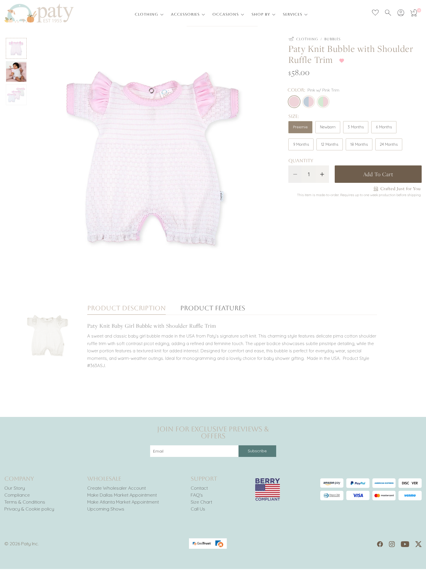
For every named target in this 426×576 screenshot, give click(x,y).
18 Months (359, 144)
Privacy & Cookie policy (29, 509)
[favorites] (375, 12)
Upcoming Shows (105, 509)
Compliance (17, 495)
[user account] (400, 12)
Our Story (14, 488)
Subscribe (257, 450)
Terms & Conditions (24, 502)
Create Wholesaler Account (116, 488)
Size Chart (201, 502)
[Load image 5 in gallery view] (16, 94)
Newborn (328, 127)
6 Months (384, 127)
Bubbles (332, 39)
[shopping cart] (413, 12)
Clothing (307, 39)
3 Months (356, 127)
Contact (199, 488)
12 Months (329, 144)
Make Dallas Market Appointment (122, 495)
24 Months (389, 144)
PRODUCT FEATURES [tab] (212, 308)
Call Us (198, 509)
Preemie (300, 127)
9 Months (301, 144)
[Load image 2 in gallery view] (16, 71)
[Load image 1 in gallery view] (16, 48)
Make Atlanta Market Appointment (123, 502)
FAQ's (197, 495)
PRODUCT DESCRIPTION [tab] (126, 308)
